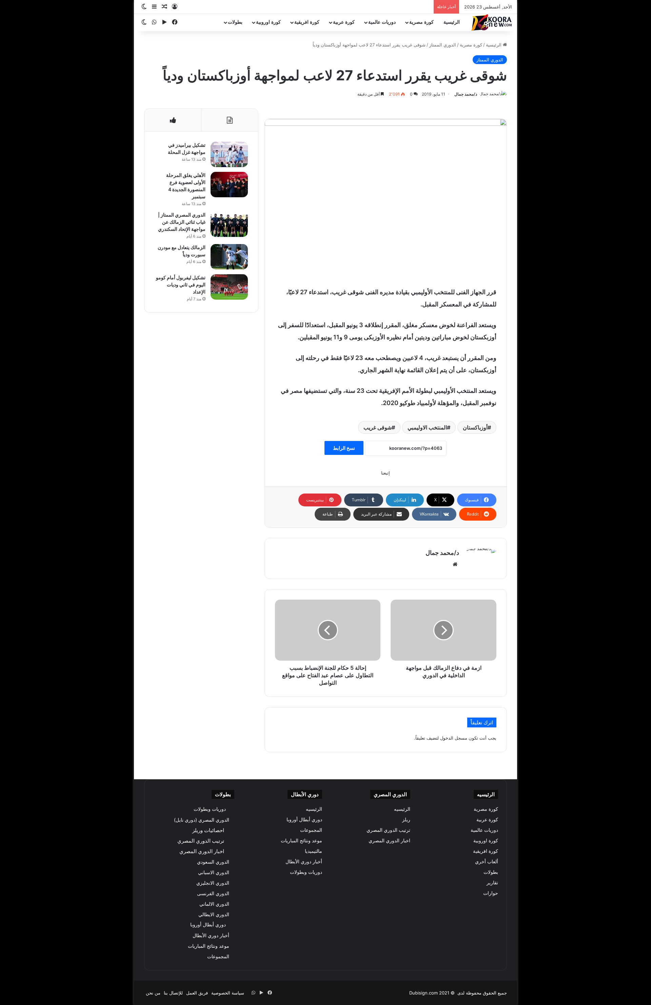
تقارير (492, 882)
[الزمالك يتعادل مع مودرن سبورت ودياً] (229, 256)
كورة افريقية (306, 22)
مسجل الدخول (453, 738)
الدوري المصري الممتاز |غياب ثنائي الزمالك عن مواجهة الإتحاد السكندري (181, 222)
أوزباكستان (475, 427)
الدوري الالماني (214, 904)
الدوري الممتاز (442, 44)
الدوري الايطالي (213, 914)
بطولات (235, 22)
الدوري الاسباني (213, 872)
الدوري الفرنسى (213, 893)
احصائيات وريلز (208, 830)
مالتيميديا (313, 851)
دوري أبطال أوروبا (304, 819)
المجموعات (311, 830)
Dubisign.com (423, 993)
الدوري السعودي (213, 862)
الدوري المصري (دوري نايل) (201, 820)
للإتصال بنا (173, 993)
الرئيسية (451, 22)
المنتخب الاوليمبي (427, 427)
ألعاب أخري (486, 861)
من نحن (153, 993)
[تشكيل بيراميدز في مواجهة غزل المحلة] (229, 154)
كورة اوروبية (268, 22)
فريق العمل (197, 993)
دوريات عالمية (382, 22)
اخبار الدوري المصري (389, 840)
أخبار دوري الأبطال (303, 861)
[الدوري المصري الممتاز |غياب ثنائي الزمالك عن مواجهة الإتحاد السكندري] (229, 224)
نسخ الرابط (344, 448)
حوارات (490, 893)
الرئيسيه (402, 809)
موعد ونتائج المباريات (301, 840)
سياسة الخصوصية (227, 993)
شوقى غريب (377, 427)
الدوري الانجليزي (212, 883)
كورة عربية (344, 22)
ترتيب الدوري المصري (388, 830)
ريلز (406, 819)
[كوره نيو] (491, 22)
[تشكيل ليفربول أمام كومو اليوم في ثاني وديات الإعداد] (229, 287)
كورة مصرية (421, 22)
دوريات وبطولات (306, 872)
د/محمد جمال (465, 94)
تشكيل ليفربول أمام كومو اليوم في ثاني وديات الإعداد (180, 285)
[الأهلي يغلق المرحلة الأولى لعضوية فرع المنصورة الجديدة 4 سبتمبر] (229, 184)
